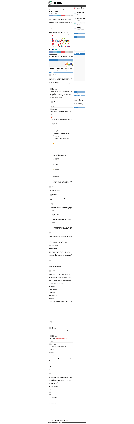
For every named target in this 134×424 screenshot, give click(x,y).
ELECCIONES (58, 5)
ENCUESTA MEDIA (63, 5)
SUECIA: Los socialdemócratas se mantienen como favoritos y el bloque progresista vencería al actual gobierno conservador (79, 99)
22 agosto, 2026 (78, 20)
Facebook (75, 107)
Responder (51, 86)
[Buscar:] (79, 50)
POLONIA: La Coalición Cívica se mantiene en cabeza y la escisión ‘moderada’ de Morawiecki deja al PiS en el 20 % (81, 23)
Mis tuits (75, 38)
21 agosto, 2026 (78, 25)
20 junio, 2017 (51, 13)
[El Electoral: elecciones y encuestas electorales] (55, 4)
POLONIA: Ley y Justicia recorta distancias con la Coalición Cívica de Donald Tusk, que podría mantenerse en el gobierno (69, 69)
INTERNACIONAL (69, 5)
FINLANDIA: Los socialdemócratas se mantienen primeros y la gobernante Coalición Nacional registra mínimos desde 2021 (80, 28)
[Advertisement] (79, 44)
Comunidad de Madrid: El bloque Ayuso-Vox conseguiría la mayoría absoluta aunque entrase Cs (52, 69)
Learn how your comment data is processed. (63, 420)
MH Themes (61, 422)
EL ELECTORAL (53, 5)
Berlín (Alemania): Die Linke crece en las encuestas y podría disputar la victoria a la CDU (80, 8)
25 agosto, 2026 (78, 9)
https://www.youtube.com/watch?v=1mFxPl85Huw (61, 338)
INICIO (49, 5)
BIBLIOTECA (73, 5)
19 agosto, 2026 (78, 30)
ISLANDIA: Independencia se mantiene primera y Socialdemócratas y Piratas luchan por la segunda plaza (61, 69)
